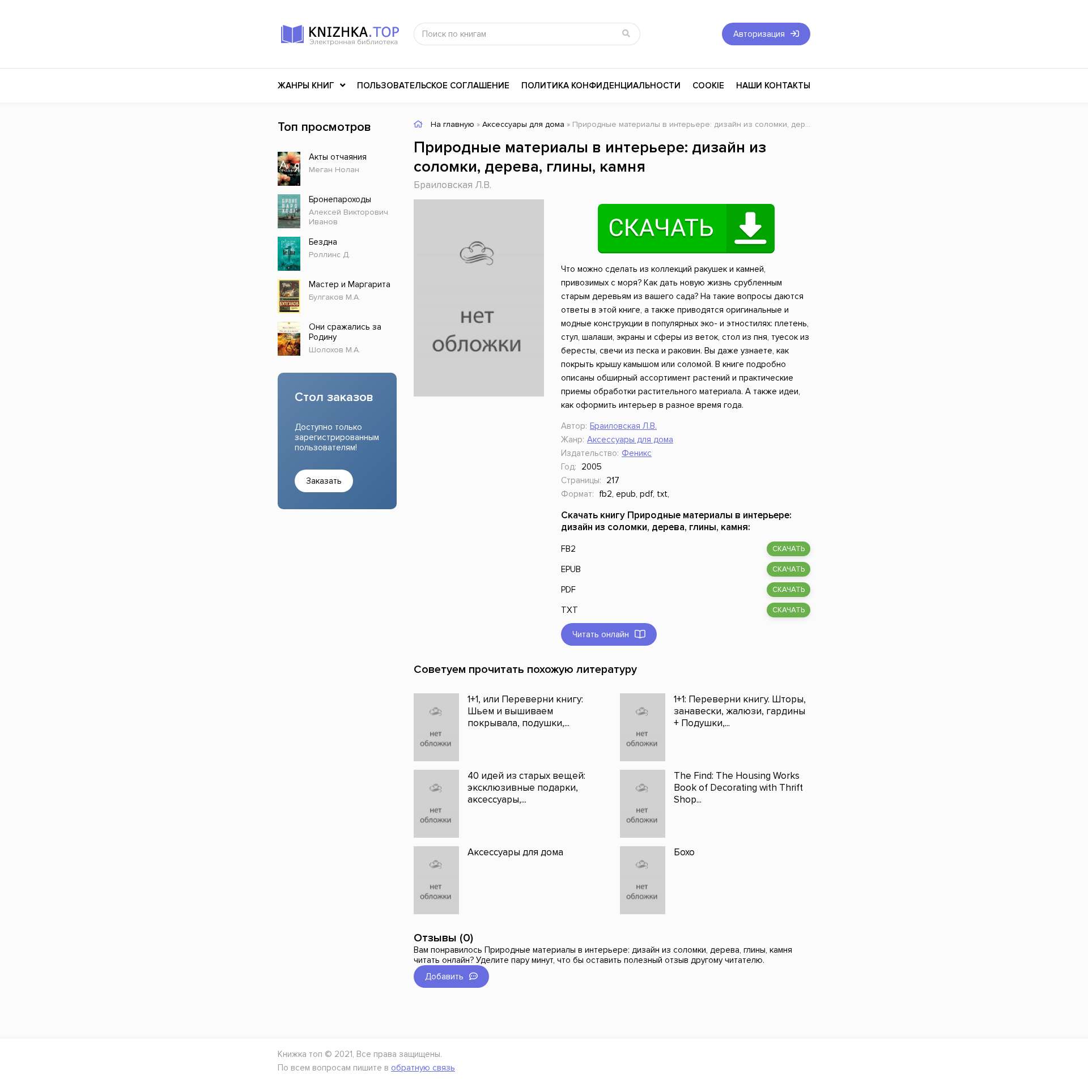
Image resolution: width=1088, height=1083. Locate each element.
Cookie (708, 85)
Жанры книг (306, 85)
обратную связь (423, 1068)
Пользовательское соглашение (433, 85)
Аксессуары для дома (630, 439)
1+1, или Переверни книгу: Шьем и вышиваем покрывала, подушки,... (525, 711)
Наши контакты (773, 85)
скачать (788, 548)
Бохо (684, 852)
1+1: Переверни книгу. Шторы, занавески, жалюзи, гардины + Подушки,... (740, 711)
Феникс (637, 453)
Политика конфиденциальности (601, 85)
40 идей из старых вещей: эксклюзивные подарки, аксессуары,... (526, 787)
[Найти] (626, 34)
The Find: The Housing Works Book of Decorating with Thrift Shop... (738, 787)
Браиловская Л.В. (452, 185)
